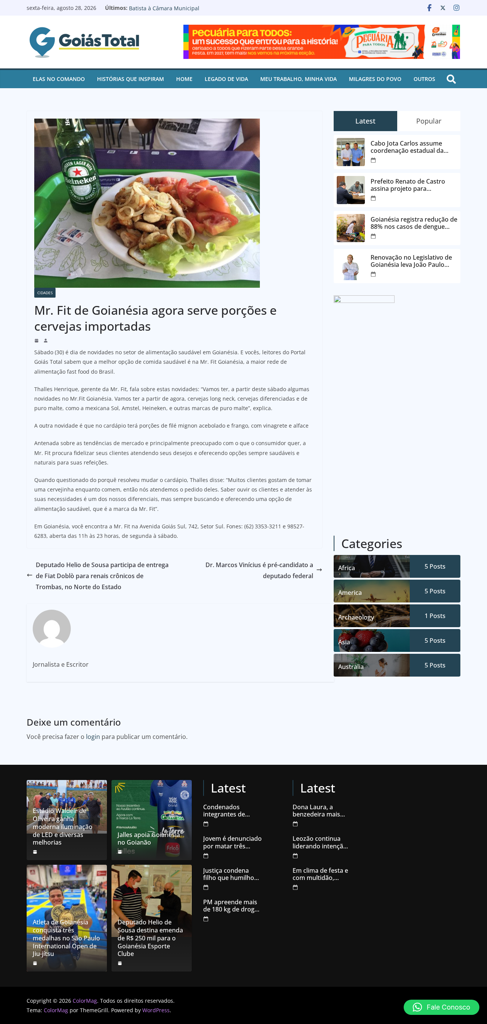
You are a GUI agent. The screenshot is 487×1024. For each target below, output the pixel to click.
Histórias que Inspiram (130, 78)
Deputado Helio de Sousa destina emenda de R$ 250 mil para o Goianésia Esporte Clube (150, 938)
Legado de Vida (226, 78)
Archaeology (356, 617)
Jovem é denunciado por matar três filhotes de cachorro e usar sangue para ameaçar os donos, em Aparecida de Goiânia (232, 842)
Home (184, 78)
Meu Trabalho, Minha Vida (298, 78)
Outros (424, 78)
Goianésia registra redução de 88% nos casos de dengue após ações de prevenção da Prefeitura (414, 223)
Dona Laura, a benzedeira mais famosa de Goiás (317, 811)
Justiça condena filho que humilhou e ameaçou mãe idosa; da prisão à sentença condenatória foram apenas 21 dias (232, 874)
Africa (346, 568)
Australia (351, 667)
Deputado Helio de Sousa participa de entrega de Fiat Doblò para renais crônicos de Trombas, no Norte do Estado (102, 576)
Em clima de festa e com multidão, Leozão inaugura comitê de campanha (320, 874)
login (93, 736)
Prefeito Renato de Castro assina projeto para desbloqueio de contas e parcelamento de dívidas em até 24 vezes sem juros (411, 185)
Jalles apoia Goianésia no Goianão (149, 839)
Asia (344, 642)
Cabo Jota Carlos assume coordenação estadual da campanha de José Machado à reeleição (414, 147)
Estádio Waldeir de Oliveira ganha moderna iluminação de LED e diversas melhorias (62, 826)
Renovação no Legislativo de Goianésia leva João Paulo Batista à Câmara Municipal (198, 11)
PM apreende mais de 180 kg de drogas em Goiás (232, 906)
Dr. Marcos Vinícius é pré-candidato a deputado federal (259, 570)
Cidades (45, 292)
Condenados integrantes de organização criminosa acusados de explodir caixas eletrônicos (232, 811)
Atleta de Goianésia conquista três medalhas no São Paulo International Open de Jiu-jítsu (66, 938)
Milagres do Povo (375, 78)
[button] (441, 1007)
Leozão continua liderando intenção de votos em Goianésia (320, 842)
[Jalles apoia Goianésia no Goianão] (151, 820)
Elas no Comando (59, 78)
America (350, 592)
